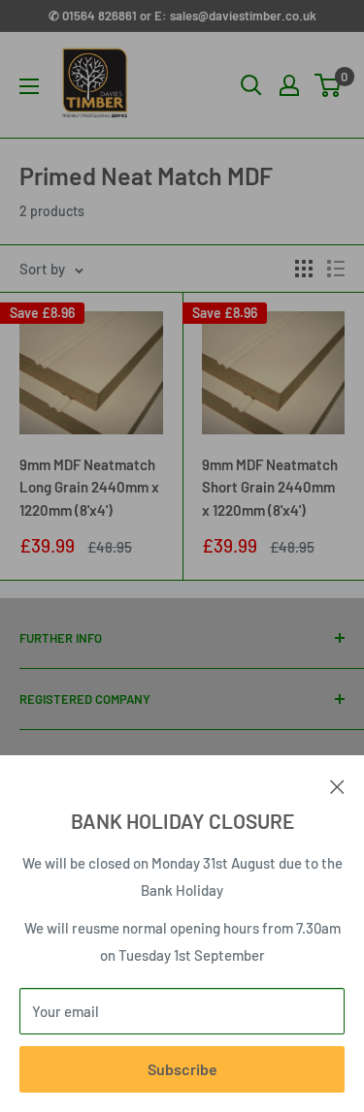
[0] (328, 85)
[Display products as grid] (304, 268)
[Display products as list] (336, 268)
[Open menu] (29, 86)
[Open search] (251, 85)
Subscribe (182, 1069)
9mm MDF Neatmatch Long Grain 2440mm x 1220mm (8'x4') (89, 487)
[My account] (289, 85)
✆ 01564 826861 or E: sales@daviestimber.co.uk (182, 15)
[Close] (337, 784)
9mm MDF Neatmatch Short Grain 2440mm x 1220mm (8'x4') (270, 487)
